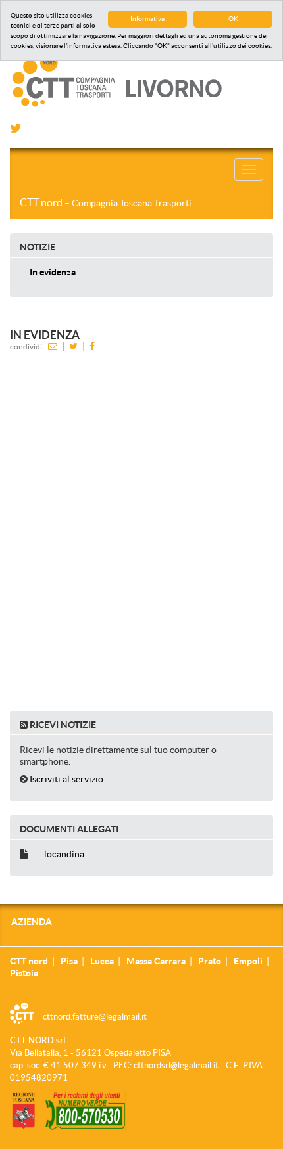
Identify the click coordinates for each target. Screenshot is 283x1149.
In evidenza (53, 272)
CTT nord (106, 202)
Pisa (69, 961)
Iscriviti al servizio (66, 779)
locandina (64, 854)
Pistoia (24, 973)
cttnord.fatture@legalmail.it (95, 1017)
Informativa (147, 18)
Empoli (248, 961)
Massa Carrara (156, 961)
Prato (209, 961)
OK (233, 18)
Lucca (102, 961)
